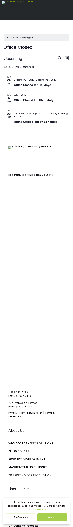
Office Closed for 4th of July (33, 100)
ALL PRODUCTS (18, 451)
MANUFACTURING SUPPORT (27, 467)
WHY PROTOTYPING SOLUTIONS (30, 443)
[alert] (36, 37)
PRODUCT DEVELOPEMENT (26, 459)
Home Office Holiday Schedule (35, 121)
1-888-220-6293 (18, 392)
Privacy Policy (16, 412)
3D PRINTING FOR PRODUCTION (29, 475)
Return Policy (34, 412)
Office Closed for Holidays (32, 85)
